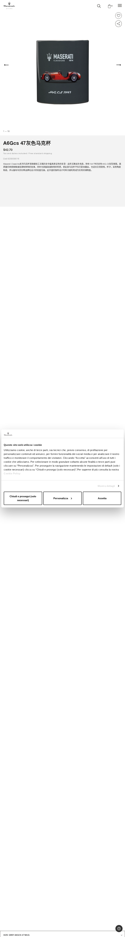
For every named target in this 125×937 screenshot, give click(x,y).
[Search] (99, 5)
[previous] (8, 65)
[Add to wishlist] (118, 15)
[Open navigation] (120, 5)
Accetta (102, 498)
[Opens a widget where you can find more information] (110, 931)
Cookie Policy (12, 473)
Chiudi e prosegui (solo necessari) (23, 498)
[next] (117, 65)
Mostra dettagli (106, 486)
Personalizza (60, 498)
